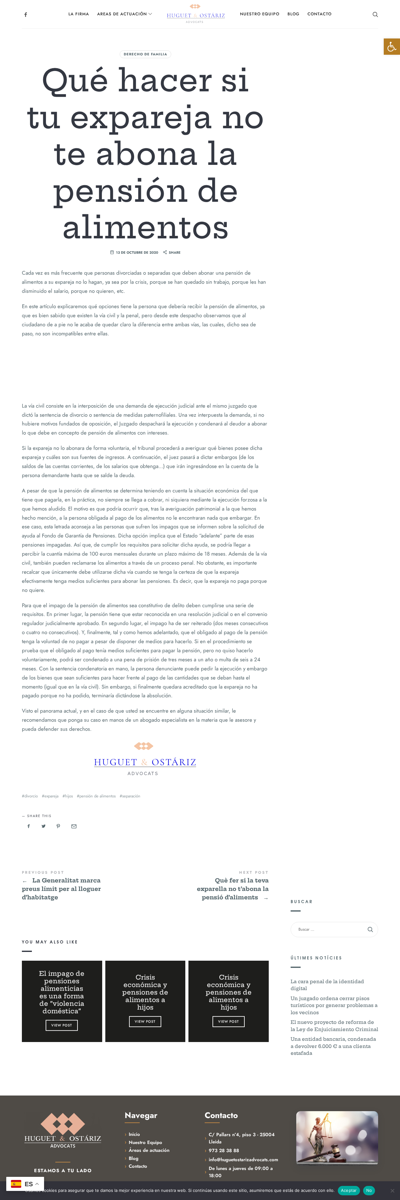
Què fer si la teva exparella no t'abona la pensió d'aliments (207, 886)
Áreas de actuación (149, 1150)
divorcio (31, 796)
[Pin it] (58, 826)
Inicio (134, 1134)
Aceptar (349, 1190)
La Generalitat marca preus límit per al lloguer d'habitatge (83, 886)
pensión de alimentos (97, 796)
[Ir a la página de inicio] (63, 1130)
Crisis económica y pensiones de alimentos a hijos (145, 992)
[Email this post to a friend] (73, 826)
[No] (392, 1190)
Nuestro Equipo (145, 1142)
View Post (62, 1025)
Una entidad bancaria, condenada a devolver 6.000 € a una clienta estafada (333, 1046)
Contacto (138, 1166)
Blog (133, 1158)
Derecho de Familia (145, 54)
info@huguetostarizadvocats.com (243, 1159)
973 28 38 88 (224, 1150)
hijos (69, 796)
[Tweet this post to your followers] (44, 826)
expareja (51, 796)
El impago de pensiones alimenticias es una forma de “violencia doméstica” (62, 992)
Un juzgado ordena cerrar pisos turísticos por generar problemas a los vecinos (334, 1005)
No (369, 1190)
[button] (392, 46)
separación (131, 796)
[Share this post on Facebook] (29, 826)
